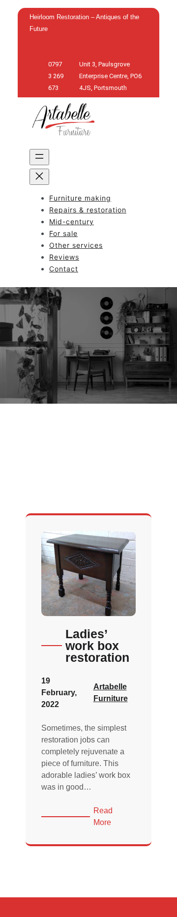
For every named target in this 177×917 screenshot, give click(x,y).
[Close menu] (39, 177)
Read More (114, 817)
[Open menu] (39, 157)
